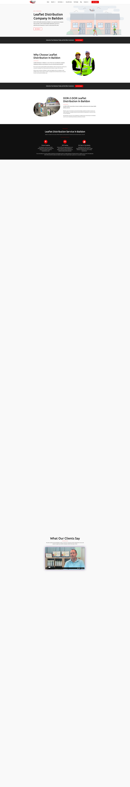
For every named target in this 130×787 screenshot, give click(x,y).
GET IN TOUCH (79, 40)
